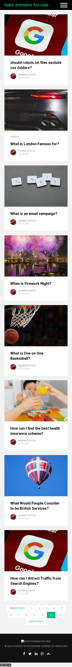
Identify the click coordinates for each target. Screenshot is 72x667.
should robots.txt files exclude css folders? (35, 65)
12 (60, 615)
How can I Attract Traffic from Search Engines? (35, 581)
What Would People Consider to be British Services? (35, 506)
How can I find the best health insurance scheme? (35, 431)
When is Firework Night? (31, 283)
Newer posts (17, 608)
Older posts (36, 621)
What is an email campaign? (33, 213)
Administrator (26, 75)
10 (42, 615)
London (14, 136)
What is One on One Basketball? (26, 356)
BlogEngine (33, 646)
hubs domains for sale (26, 5)
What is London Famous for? (34, 144)
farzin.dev (61, 646)
